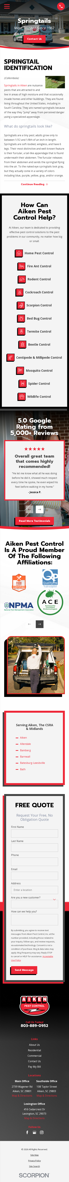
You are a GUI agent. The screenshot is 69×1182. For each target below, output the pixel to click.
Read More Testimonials (34, 521)
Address (16, 883)
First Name (17, 826)
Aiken (23, 737)
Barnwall (25, 756)
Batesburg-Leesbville (32, 763)
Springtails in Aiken (15, 85)
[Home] (34, 1006)
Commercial (34, 1056)
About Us (34, 1045)
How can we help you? (24, 911)
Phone (15, 855)
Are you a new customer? (25, 897)
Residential (34, 1050)
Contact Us (34, 39)
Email (14, 869)
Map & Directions (22, 1095)
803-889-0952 (34, 1026)
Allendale (25, 744)
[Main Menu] (7, 6)
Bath (23, 769)
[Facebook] (27, 1132)
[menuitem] (34, 1155)
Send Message (24, 970)
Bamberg (25, 750)
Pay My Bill (34, 1066)
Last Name (17, 841)
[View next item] (39, 509)
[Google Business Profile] (34, 1132)
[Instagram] (41, 1132)
